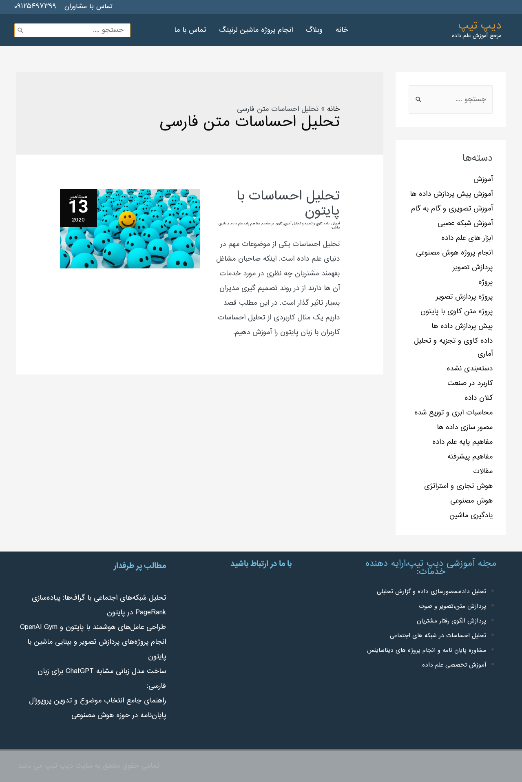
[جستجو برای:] (451, 99)
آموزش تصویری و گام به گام (452, 209)
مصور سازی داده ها (465, 427)
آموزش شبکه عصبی (465, 223)
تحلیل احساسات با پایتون (288, 204)
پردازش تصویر (473, 267)
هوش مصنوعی (471, 501)
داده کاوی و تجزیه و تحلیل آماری (307, 223)
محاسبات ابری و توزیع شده (453, 413)
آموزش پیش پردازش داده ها (451, 194)
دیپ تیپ (479, 26)
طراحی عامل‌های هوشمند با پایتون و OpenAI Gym (93, 627)
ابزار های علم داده (467, 238)
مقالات (483, 471)
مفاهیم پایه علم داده (462, 442)
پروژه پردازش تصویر (464, 297)
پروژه (485, 282)
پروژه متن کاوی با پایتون (456, 312)
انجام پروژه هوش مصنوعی (454, 253)
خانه (333, 109)
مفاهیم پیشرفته (470, 457)
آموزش (483, 179)
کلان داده (478, 398)
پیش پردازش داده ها (462, 326)
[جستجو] (20, 30)
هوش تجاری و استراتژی (458, 486)
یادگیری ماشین (471, 516)
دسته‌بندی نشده (470, 369)
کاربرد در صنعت (470, 383)
